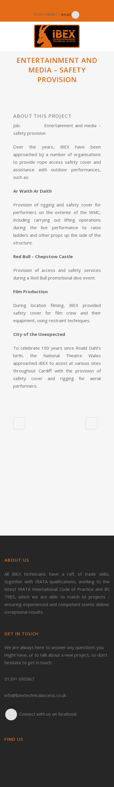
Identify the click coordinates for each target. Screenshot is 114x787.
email (66, 14)
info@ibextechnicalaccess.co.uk (35, 695)
